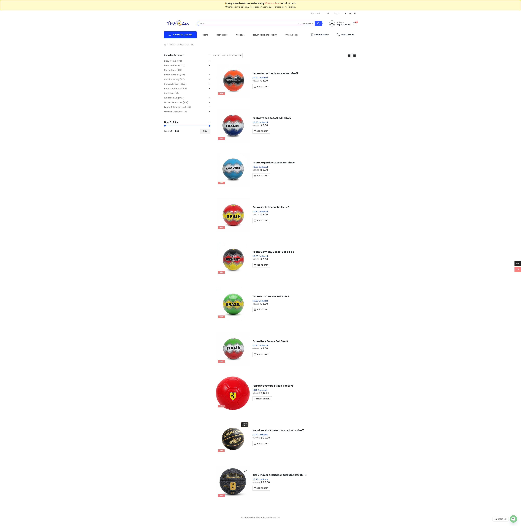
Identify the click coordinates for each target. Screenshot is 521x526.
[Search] (318, 23)
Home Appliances (172, 88)
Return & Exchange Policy (265, 35)
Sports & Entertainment (175, 107)
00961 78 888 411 (321, 35)
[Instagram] (350, 13)
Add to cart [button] (262, 86)
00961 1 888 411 (347, 34)
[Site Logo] (177, 23)
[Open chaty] (513, 519)
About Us (240, 35)
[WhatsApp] (355, 13)
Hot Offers (169, 93)
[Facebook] (346, 13)
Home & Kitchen (171, 84)
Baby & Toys (170, 61)
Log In (336, 13)
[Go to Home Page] (165, 45)
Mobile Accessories (173, 102)
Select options (263, 399)
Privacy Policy (291, 35)
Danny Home (170, 70)
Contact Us (221, 35)
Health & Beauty (171, 79)
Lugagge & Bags (172, 97)
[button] (349, 55)
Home (205, 35)
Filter (205, 131)
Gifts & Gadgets (172, 74)
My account (315, 13)
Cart (327, 13)
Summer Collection (173, 111)
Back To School (171, 65)
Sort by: (216, 55)
